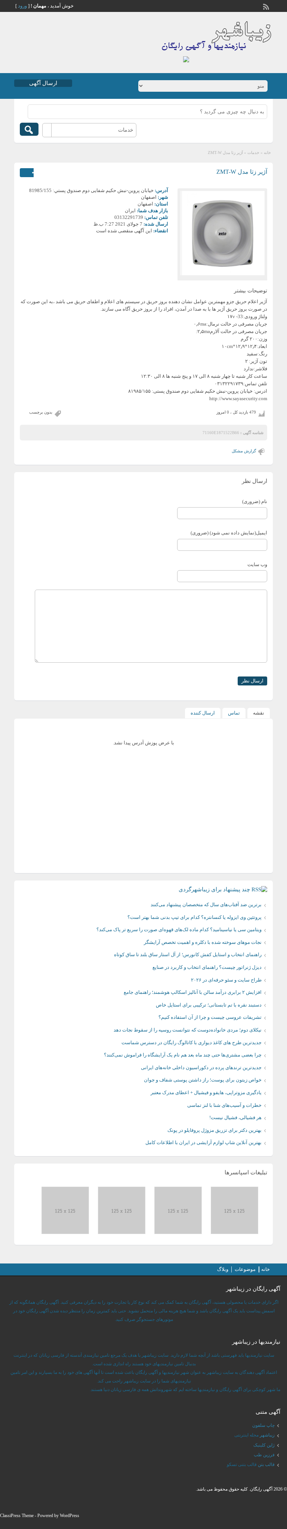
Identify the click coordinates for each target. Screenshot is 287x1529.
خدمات (253, 152)
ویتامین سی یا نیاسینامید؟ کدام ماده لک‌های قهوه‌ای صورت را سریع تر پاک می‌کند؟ (179, 929)
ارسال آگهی (43, 83)
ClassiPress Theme (17, 1515)
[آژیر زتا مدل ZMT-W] (222, 233)
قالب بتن (266, 1464)
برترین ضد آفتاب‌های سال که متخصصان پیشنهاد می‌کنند (206, 904)
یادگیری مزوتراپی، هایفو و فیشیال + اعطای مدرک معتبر (206, 1092)
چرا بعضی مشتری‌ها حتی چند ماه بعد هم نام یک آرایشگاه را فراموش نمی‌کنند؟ (183, 1055)
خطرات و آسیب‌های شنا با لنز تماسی (224, 1105)
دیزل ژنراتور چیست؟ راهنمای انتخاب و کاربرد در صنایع (207, 967)
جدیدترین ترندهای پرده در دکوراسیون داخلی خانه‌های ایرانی (201, 1067)
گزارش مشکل (244, 451)
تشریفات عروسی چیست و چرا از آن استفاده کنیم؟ (210, 1017)
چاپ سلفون (263, 1425)
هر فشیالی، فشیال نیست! (235, 1117)
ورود (22, 6)
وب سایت (257, 564)
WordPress (69, 1515)
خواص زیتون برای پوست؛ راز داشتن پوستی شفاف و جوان (203, 1080)
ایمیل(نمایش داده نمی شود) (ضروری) (229, 533)
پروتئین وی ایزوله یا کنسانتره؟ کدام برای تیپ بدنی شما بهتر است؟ (194, 917)
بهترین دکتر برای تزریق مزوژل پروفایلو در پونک (214, 1130)
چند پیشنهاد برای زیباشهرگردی (214, 889)
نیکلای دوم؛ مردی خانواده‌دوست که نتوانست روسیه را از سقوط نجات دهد (188, 1030)
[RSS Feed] (267, 6)
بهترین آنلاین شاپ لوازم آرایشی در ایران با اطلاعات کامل (203, 1142)
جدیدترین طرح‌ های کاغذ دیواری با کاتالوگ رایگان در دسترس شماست (191, 1042)
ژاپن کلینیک (264, 1445)
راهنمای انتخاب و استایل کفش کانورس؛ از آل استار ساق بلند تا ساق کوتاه (188, 954)
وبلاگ (222, 1269)
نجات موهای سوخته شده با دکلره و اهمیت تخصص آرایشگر (203, 942)
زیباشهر (267, 1435)
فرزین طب (264, 1454)
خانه (267, 152)
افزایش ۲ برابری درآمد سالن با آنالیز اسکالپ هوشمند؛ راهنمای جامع (193, 992)
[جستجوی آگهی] (29, 129)
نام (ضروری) (254, 501)
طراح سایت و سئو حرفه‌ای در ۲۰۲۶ (226, 980)
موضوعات (245, 1269)
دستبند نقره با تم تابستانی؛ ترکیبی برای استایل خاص (209, 1005)
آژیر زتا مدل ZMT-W (241, 172)
